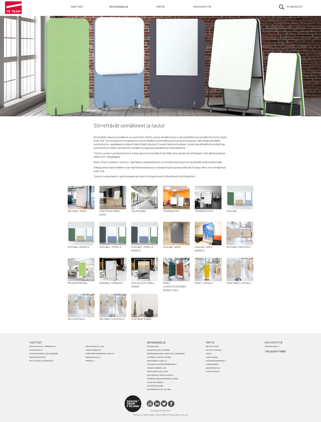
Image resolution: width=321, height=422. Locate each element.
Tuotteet (77, 6)
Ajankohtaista (212, 364)
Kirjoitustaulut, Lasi (95, 346)
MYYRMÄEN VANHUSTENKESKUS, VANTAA (162, 379)
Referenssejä (118, 6)
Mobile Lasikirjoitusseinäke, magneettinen (174, 287)
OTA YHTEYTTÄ (202, 6)
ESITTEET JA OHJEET (214, 350)
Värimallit (90, 361)
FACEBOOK (171, 403)
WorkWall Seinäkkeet (111, 283)
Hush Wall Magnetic (78, 247)
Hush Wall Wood (172, 247)
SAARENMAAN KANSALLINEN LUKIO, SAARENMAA (166, 354)
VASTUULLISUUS (212, 346)
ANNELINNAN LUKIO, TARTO (157, 371)
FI (288, 6)
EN (291, 6)
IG (150, 403)
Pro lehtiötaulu (76, 319)
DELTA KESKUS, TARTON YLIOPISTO (160, 375)
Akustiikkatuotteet (37, 357)
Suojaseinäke (138, 211)
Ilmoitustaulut (36, 350)
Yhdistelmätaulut (93, 350)
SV (296, 6)
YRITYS (160, 6)
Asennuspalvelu (93, 357)
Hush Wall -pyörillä (110, 247)
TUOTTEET (35, 342)
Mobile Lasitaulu (204, 283)
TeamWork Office (204, 211)
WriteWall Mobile (77, 211)
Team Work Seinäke (141, 319)
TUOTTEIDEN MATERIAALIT (216, 361)
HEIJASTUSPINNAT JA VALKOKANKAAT (43, 354)
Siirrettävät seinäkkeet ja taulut (100, 354)
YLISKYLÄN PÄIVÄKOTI (155, 382)
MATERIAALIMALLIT (272, 346)
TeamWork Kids (171, 211)
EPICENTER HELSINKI (155, 386)
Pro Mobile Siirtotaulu (239, 247)
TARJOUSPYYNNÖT (275, 351)
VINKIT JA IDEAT (212, 357)
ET (301, 6)
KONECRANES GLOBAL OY (157, 361)
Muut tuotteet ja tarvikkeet (41, 361)
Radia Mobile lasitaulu (239, 283)
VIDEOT (208, 354)
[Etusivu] (13, 7)
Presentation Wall (78, 283)
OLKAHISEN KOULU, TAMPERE (158, 350)
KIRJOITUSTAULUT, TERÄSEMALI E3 (42, 346)
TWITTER (164, 403)
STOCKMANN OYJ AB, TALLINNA (159, 389)
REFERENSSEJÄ (156, 342)
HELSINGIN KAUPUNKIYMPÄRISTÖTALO (162, 364)
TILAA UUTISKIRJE (213, 371)
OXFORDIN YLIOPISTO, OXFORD (159, 357)
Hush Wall (232, 211)
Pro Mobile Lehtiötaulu (112, 319)
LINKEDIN (157, 403)
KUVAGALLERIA (153, 346)
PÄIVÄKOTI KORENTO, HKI (156, 368)
